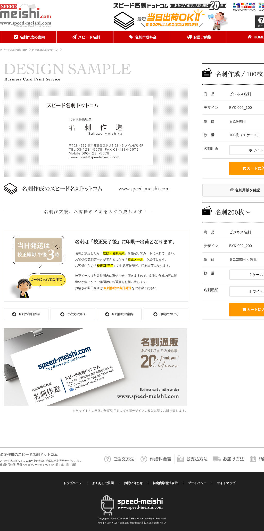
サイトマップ (226, 483)
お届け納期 (202, 37)
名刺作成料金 (145, 37)
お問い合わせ (133, 483)
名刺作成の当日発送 (117, 288)
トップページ (72, 483)
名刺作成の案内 (32, 37)
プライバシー (197, 483)
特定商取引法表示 (165, 483)
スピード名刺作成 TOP (13, 49)
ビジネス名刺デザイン (45, 49)
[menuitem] (28, 37)
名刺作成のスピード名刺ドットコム (29, 454)
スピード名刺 (89, 37)
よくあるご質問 (103, 483)
